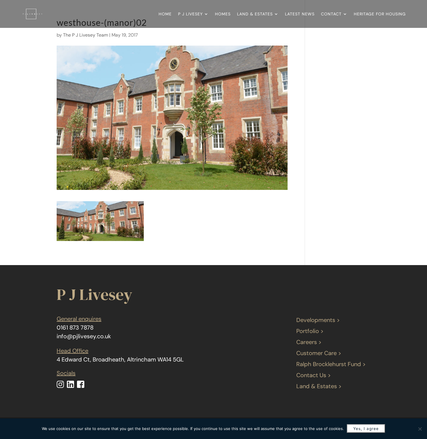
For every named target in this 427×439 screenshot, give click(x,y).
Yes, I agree (366, 428)
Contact (331, 14)
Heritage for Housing (380, 14)
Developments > (318, 320)
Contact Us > (313, 375)
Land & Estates (255, 14)
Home (165, 14)
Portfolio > (310, 331)
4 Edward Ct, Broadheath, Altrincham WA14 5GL (120, 359)
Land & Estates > (319, 386)
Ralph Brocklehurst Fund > (331, 364)
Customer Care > (318, 353)
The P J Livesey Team (85, 35)
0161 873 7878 (75, 327)
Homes (223, 14)
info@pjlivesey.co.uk (84, 336)
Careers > (309, 342)
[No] (420, 429)
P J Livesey (190, 14)
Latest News (300, 14)
